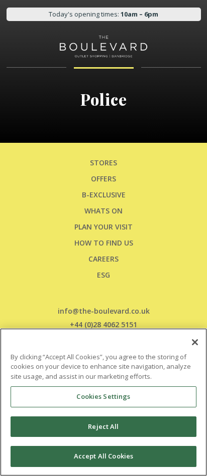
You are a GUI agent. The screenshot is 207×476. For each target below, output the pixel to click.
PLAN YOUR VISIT (103, 226)
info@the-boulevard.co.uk (104, 311)
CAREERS (103, 259)
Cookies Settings (103, 396)
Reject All (103, 426)
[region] (103, 402)
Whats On (103, 210)
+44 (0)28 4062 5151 (103, 324)
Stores (103, 162)
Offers (103, 178)
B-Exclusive (104, 194)
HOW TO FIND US (103, 243)
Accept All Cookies (103, 455)
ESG (103, 275)
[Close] (195, 342)
